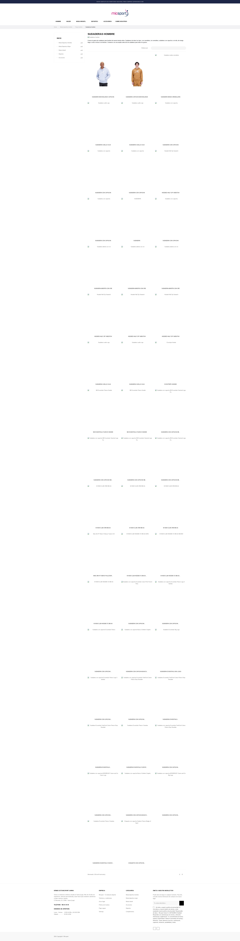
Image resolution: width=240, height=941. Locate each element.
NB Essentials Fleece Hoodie (103, 432)
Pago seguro (102, 908)
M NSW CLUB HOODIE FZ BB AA (103, 623)
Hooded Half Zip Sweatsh (170, 192)
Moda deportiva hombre (65, 42)
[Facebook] (154, 928)
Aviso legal (102, 901)
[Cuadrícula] (89, 48)
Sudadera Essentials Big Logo (170, 671)
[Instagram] (158, 928)
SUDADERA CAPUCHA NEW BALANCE (137, 97)
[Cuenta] (180, 21)
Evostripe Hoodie (170, 384)
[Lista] (91, 48)
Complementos (130, 911)
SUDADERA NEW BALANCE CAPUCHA (103, 97)
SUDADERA (137, 240)
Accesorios (62, 57)
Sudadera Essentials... (170, 719)
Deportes (61, 54)
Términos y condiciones (105, 898)
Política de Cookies (104, 905)
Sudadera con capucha (171, 145)
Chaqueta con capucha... (136, 863)
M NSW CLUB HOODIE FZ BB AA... (137, 575)
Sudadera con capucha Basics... (137, 671)
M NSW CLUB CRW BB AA (103, 528)
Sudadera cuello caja (103, 145)
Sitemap (101, 911)
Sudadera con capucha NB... (170, 432)
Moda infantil (62, 50)
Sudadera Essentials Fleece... (136, 767)
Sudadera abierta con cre (103, 288)
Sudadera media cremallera (170, 97)
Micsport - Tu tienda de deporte (107, 895)
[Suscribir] (181, 903)
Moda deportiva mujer (65, 46)
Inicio (59, 38)
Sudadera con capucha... (136, 623)
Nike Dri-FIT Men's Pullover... (103, 575)
